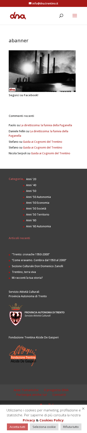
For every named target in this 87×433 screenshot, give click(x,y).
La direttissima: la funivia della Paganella (46, 125)
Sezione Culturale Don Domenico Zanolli (37, 266)
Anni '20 (31, 179)
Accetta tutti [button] (17, 427)
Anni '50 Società (36, 208)
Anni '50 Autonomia (38, 197)
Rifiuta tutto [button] (71, 427)
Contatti (59, 394)
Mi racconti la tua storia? (27, 278)
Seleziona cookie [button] (44, 427)
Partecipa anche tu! (31, 394)
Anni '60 (31, 220)
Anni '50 (31, 191)
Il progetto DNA (56, 390)
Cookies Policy (51, 420)
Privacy (29, 420)
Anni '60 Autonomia (38, 226)
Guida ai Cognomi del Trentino (42, 142)
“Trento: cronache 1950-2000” (31, 254)
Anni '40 (31, 185)
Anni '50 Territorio (37, 214)
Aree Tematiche (26, 390)
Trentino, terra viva (24, 272)
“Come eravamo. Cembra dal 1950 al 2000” (39, 260)
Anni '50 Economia (37, 203)
